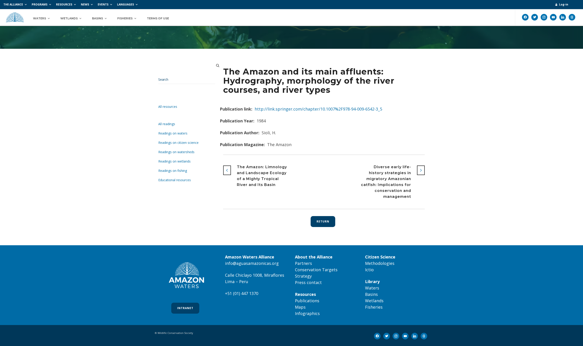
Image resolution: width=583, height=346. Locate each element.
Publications (307, 300)
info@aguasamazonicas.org (252, 263)
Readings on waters (172, 133)
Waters (372, 288)
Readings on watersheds (176, 152)
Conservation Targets (316, 269)
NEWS (85, 4)
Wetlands (374, 300)
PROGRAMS (39, 4)
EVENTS (103, 4)
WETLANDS (69, 18)
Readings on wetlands (174, 161)
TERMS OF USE (158, 18)
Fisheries (374, 307)
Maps (300, 307)
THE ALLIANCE (13, 4)
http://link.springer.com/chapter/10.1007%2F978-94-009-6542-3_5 (318, 109)
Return (323, 221)
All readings (166, 124)
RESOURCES (64, 4)
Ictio (369, 269)
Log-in (563, 4)
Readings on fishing (172, 170)
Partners (303, 263)
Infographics (307, 313)
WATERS (39, 18)
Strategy (303, 276)
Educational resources (174, 180)
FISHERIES (125, 18)
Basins (371, 294)
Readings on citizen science (178, 142)
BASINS (97, 18)
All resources (167, 106)
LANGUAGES (125, 4)
